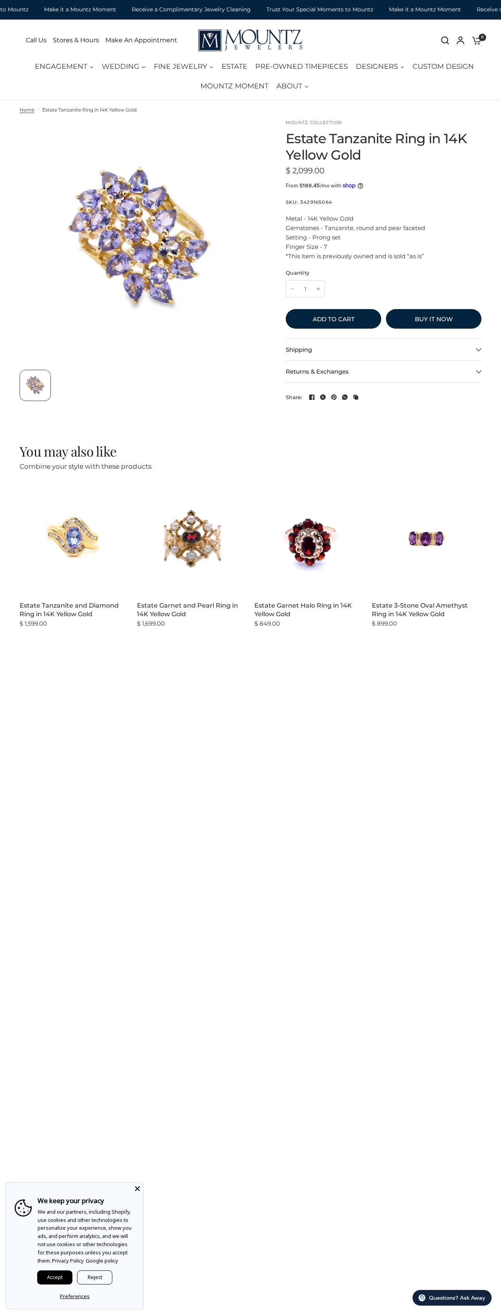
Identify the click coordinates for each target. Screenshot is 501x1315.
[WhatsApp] (345, 397)
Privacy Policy (68, 1260)
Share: (294, 397)
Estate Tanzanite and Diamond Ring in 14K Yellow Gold (69, 610)
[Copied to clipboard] (355, 397)
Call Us (36, 40)
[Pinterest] (334, 397)
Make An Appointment (141, 40)
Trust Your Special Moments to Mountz (306, 10)
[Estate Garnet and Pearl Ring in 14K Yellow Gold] (192, 539)
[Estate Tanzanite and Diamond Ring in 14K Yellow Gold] (74, 539)
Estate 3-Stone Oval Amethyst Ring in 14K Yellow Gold (420, 610)
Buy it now (434, 319)
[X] (323, 397)
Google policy (102, 1260)
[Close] (137, 1189)
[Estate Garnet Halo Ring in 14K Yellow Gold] (309, 539)
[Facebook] (312, 397)
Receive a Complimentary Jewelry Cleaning (177, 10)
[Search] (445, 40)
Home (27, 110)
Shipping (299, 349)
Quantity (297, 273)
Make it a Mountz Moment (67, 10)
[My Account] (460, 40)
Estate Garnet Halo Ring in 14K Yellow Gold (303, 610)
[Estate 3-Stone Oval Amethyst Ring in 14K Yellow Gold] (426, 539)
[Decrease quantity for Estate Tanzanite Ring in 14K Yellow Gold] (292, 289)
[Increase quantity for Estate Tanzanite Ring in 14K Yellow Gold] (318, 289)
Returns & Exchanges (317, 371)
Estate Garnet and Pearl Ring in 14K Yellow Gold (187, 610)
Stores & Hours (76, 40)
